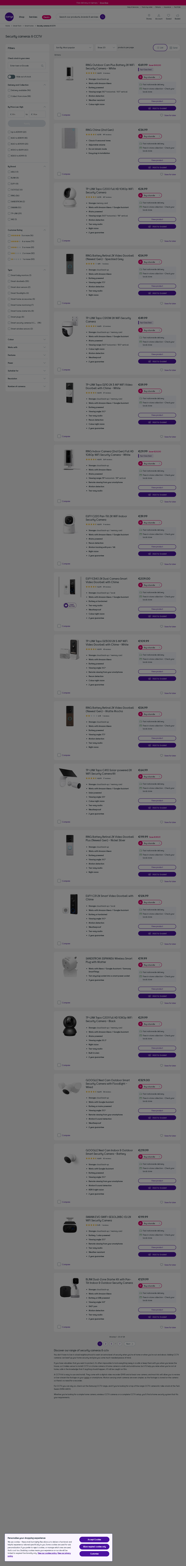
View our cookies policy (47, 1553)
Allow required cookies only (94, 1546)
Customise (94, 1554)
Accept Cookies (94, 1539)
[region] (58, 1547)
